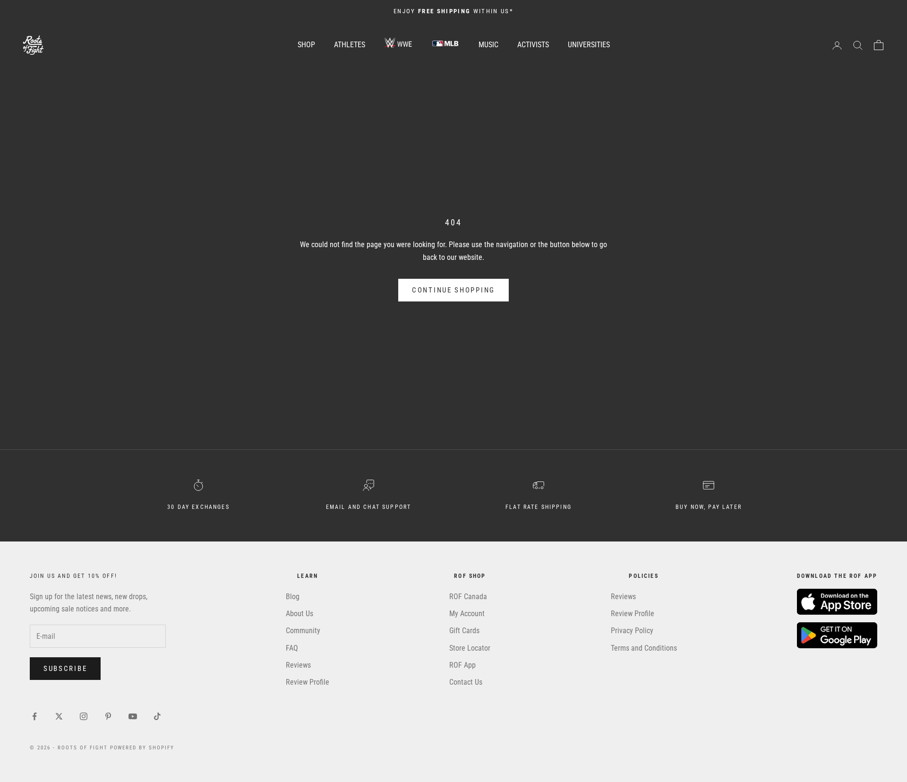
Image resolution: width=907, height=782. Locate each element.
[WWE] (398, 44)
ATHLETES (349, 44)
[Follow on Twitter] (59, 716)
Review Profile (307, 682)
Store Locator (469, 648)
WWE (398, 43)
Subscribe (65, 668)
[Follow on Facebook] (34, 716)
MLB (445, 43)
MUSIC (488, 44)
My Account (467, 613)
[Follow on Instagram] (83, 716)
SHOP (306, 44)
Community (303, 630)
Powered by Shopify (142, 748)
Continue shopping (453, 290)
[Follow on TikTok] (157, 716)
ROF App (462, 665)
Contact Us (465, 682)
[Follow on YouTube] (132, 716)
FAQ (292, 648)
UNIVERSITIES (589, 44)
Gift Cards (464, 630)
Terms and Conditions (644, 648)
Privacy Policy (632, 630)
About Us (299, 613)
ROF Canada (468, 596)
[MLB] (445, 44)
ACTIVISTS (533, 44)
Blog (292, 596)
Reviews (298, 665)
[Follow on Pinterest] (108, 716)
